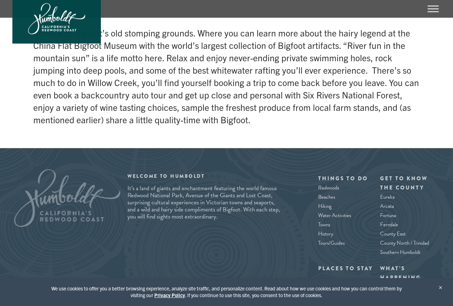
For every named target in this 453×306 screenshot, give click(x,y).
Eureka (387, 197)
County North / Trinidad (404, 243)
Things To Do (343, 178)
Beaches (326, 197)
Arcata (387, 206)
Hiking (325, 206)
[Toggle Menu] (433, 8)
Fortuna (388, 215)
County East (393, 234)
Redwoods (328, 188)
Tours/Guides (331, 243)
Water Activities (334, 215)
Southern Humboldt (400, 252)
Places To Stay (345, 268)
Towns (324, 224)
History (325, 234)
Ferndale (389, 224)
